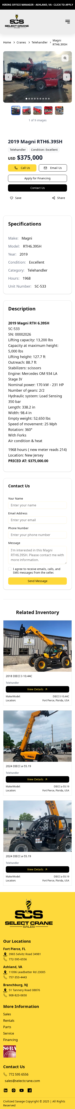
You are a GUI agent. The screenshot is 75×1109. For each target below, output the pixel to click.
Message (14, 543)
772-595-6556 (18, 959)
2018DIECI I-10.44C (19, 676)
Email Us (56, 168)
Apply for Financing (37, 178)
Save (18, 198)
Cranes (21, 42)
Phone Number (18, 528)
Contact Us (37, 188)
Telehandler (40, 42)
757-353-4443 (18, 977)
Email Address (17, 513)
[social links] (5, 1090)
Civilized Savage (14, 1101)
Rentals (8, 1020)
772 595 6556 (18, 1074)
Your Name (15, 498)
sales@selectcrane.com (19, 1081)
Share (61, 198)
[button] (26, 98)
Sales (7, 1014)
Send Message (37, 581)
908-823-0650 (18, 995)
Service (8, 1033)
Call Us (25, 168)
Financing (10, 1040)
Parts (7, 1027)
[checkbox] (9, 568)
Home (7, 42)
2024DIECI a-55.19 (18, 766)
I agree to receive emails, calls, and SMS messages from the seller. (36, 570)
